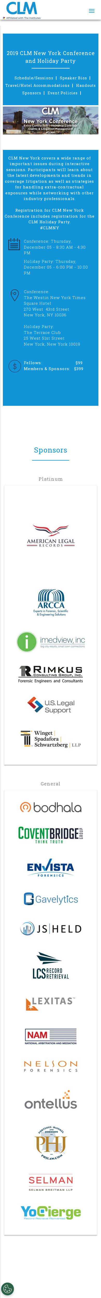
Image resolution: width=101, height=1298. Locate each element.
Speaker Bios (73, 78)
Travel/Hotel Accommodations (37, 85)
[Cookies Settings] (7, 1288)
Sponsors (31, 93)
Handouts (86, 85)
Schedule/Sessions (34, 78)
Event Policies (63, 93)
